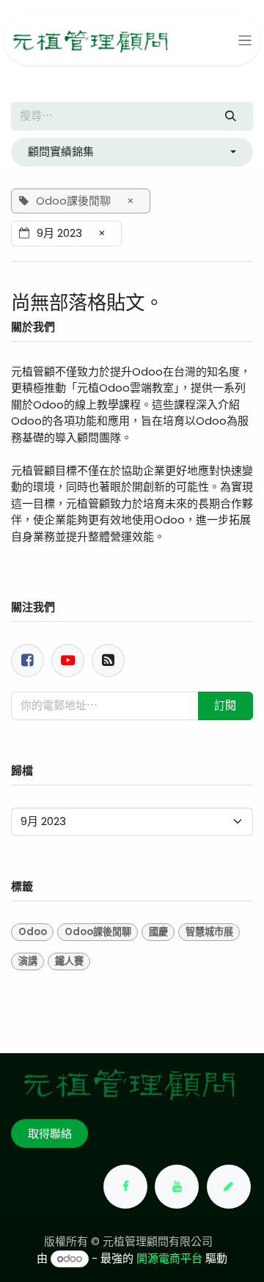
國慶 (158, 932)
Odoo (32, 932)
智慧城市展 (209, 932)
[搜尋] (231, 116)
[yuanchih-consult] (229, 1187)
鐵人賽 (69, 961)
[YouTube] (177, 1187)
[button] (132, 152)
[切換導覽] (245, 40)
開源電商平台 (169, 1258)
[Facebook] (27, 660)
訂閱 (225, 705)
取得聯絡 (50, 1133)
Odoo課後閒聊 (98, 932)
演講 (27, 961)
